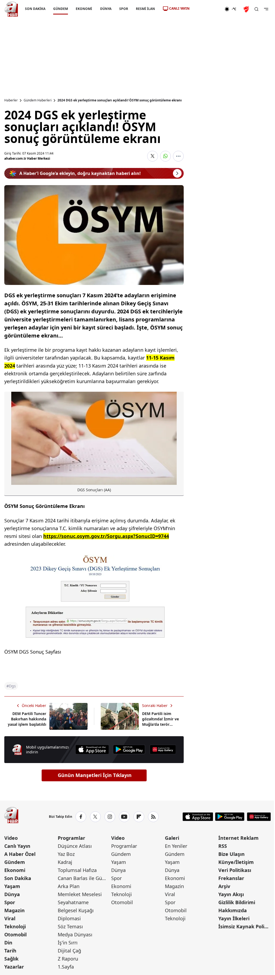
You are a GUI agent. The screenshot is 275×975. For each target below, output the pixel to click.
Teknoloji (15, 926)
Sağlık (11, 958)
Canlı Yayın (17, 846)
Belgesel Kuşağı (76, 910)
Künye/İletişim (236, 862)
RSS (222, 846)
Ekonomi (14, 870)
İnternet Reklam (238, 838)
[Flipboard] (138, 816)
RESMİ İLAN (145, 8)
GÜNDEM (60, 8)
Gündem (14, 862)
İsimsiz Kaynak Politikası (244, 926)
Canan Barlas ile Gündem (84, 878)
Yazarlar (14, 966)
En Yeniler (176, 846)
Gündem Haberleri (38, 100)
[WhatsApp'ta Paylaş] (165, 156)
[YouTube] (124, 816)
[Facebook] (80, 816)
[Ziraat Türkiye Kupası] (247, 9)
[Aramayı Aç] (256, 9)
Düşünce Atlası (75, 846)
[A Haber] (11, 9)
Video (11, 838)
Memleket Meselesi (80, 894)
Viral (9, 918)
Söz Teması (70, 926)
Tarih (10, 950)
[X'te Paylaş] (152, 156)
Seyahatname (73, 902)
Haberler (11, 100)
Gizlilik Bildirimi (236, 902)
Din (8, 942)
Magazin (14, 910)
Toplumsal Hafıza (77, 870)
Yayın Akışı (231, 894)
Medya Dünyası (75, 934)
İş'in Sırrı (68, 942)
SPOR (123, 8)
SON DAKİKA (35, 8)
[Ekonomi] (207, 9)
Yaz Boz (66, 854)
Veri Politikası (234, 870)
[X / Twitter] (95, 816)
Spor (9, 902)
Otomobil (15, 934)
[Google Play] (129, 749)
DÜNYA (105, 8)
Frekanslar (231, 878)
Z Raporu (68, 958)
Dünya (12, 894)
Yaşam (12, 886)
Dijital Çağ (69, 950)
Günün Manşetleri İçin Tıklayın (95, 775)
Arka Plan (68, 886)
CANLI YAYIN (179, 8)
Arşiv (224, 886)
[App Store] (92, 749)
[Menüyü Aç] (266, 9)
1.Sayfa (66, 966)
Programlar (71, 838)
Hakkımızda (232, 910)
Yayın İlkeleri (233, 918)
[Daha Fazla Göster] (178, 156)
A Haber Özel (19, 854)
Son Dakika (17, 878)
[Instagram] (109, 816)
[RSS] (153, 816)
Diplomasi (69, 918)
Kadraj (65, 862)
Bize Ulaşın (231, 854)
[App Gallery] (163, 749)
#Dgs (11, 685)
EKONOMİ (84, 8)
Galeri (172, 838)
